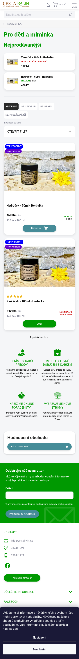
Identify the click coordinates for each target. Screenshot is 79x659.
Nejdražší (46, 106)
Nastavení (39, 637)
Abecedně (11, 106)
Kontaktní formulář (22, 578)
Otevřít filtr (17, 131)
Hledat (70, 14)
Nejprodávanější (16, 115)
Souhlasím (39, 649)
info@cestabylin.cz (22, 540)
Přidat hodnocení (19, 446)
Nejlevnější (28, 106)
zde (15, 629)
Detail (39, 324)
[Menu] (74, 4)
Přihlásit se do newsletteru (22, 514)
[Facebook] (7, 565)
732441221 (17, 547)
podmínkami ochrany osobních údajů (54, 504)
